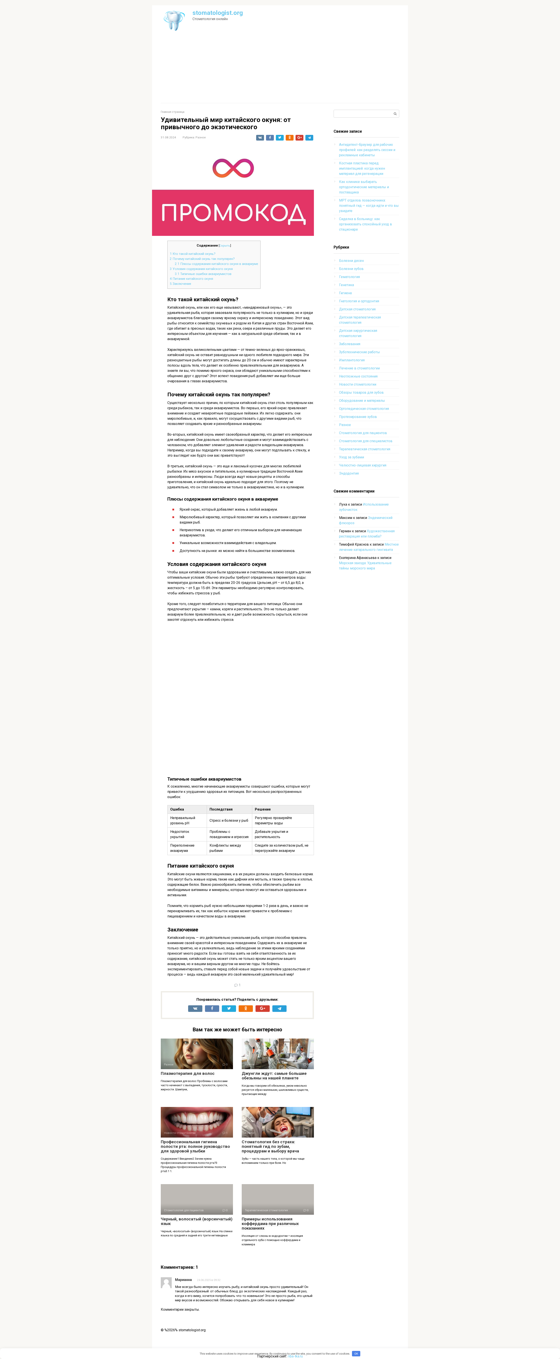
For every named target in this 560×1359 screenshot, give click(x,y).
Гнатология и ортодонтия (359, 301)
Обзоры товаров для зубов (361, 392)
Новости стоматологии (357, 384)
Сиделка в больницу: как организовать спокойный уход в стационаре (365, 224)
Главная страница (172, 111)
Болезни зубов (351, 269)
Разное (201, 137)
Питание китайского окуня (191, 279)
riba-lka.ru (295, 1356)
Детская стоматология (357, 309)
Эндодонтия (349, 473)
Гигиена (345, 293)
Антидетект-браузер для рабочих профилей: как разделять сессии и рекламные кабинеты (367, 150)
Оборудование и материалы (362, 400)
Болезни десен (351, 261)
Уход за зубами (351, 457)
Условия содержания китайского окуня (201, 269)
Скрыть (224, 245)
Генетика (346, 285)
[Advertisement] (280, 70)
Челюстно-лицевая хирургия (362, 465)
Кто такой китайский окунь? (192, 254)
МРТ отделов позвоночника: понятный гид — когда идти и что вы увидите (369, 205)
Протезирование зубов (358, 417)
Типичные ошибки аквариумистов (203, 274)
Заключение (180, 284)
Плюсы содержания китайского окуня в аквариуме (216, 264)
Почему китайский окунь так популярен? (202, 259)
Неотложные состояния (358, 376)
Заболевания (349, 344)
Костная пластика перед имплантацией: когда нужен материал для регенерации (362, 168)
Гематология (349, 277)
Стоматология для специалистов (365, 441)
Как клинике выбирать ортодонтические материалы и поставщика (364, 187)
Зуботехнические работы (359, 352)
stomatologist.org (217, 12)
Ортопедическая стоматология (364, 409)
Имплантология (352, 360)
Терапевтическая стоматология (364, 449)
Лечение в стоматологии (359, 368)
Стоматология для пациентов (363, 433)
